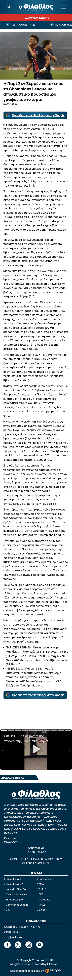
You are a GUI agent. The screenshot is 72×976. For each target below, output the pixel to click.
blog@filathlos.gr (13, 937)
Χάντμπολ (45, 899)
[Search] (8, 6)
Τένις (42, 904)
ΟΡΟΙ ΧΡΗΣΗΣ (20, 859)
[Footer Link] (7, 944)
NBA (41, 884)
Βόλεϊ (42, 889)
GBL (8, 909)
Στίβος (43, 909)
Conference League (17, 904)
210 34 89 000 (12, 932)
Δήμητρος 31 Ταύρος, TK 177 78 (22, 926)
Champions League (16, 894)
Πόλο (42, 894)
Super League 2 (15, 884)
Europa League (14, 899)
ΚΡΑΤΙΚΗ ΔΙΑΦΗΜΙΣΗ (36, 863)
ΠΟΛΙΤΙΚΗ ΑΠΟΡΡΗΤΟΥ (46, 859)
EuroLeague (45, 879)
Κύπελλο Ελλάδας (16, 889)
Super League (14, 879)
